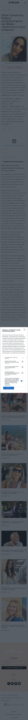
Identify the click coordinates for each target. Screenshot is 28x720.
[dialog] (14, 360)
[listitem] (14, 358)
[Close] (24, 330)
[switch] (22, 361)
